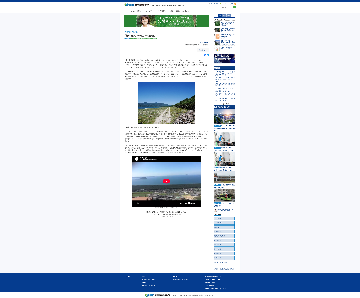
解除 (224, 288)
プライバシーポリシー (212, 279)
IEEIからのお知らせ (183, 11)
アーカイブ (145, 282)
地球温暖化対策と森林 (222, 91)
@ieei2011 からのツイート (223, 262)
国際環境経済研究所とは (213, 276)
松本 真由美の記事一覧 (225, 210)
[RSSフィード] (235, 4)
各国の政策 (217, 231)
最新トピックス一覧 (148, 279)
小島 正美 (224, 38)
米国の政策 (217, 244)
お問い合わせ (209, 285)
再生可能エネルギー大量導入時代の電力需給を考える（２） (225, 79)
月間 (224, 16)
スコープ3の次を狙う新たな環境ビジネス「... (227, 23)
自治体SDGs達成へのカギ (224, 88)
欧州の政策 (217, 240)
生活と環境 (161, 11)
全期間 (229, 16)
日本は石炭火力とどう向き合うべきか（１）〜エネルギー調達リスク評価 (225, 73)
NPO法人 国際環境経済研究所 (224, 269)
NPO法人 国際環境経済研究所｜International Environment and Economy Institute (137, 5)
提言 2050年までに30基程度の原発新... (227, 41)
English (231, 4)
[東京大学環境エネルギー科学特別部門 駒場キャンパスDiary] (166, 21)
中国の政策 (217, 253)
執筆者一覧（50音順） (180, 279)
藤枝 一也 (224, 25)
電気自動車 (217, 218)
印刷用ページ (203, 50)
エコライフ (217, 258)
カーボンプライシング (220, 223)
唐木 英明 (228, 49)
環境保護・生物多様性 (131, 32)
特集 (171, 11)
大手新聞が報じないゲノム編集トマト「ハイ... (228, 35)
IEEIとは (224, 4)
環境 (139, 11)
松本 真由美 (204, 42)
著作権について (210, 282)
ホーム (132, 11)
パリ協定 (217, 227)
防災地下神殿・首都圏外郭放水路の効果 (228, 29)
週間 (220, 16)
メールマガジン (215, 4)
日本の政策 (217, 249)
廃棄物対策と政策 (219, 236)
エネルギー (149, 11)
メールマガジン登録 (211, 288)
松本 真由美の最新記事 (222, 107)
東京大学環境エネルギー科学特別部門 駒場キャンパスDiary (143, 38)
